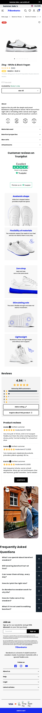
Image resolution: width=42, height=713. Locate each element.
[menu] (3, 10)
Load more (21, 480)
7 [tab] (24, 58)
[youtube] (26, 666)
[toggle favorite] (39, 22)
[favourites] (30, 11)
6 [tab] (22, 58)
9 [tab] (27, 58)
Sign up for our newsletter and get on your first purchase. (17, 626)
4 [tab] (19, 58)
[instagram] (21, 666)
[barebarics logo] (14, 11)
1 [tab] (14, 58)
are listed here (28, 644)
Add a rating (19, 407)
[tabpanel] (21, 41)
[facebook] (15, 666)
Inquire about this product (19, 413)
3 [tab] (17, 58)
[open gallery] (21, 41)
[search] (25, 11)
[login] (34, 11)
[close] (39, 2)
